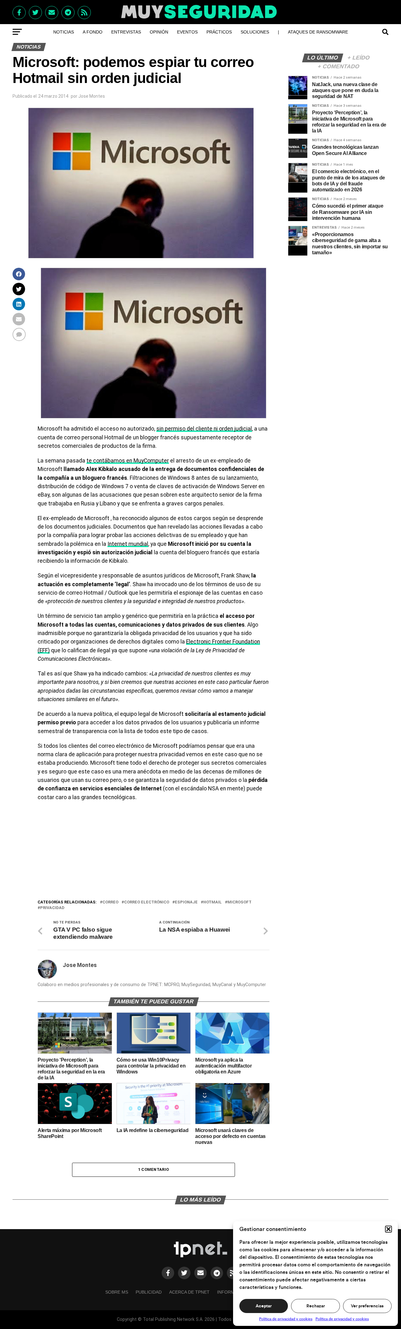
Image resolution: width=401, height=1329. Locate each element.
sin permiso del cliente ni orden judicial (204, 429)
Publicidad (149, 1292)
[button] (388, 1229)
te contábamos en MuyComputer (127, 461)
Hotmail (212, 902)
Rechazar (315, 1306)
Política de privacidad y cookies (285, 1319)
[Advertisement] (153, 852)
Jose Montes (91, 96)
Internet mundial (127, 544)
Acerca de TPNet (189, 1292)
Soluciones (255, 31)
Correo (110, 902)
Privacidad (52, 908)
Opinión (159, 31)
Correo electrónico (146, 902)
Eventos (187, 31)
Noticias (63, 31)
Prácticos (219, 31)
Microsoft (239, 902)
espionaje (186, 902)
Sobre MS (116, 1292)
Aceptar (264, 1306)
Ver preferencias (367, 1306)
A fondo (92, 31)
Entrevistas (126, 31)
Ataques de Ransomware (318, 31)
